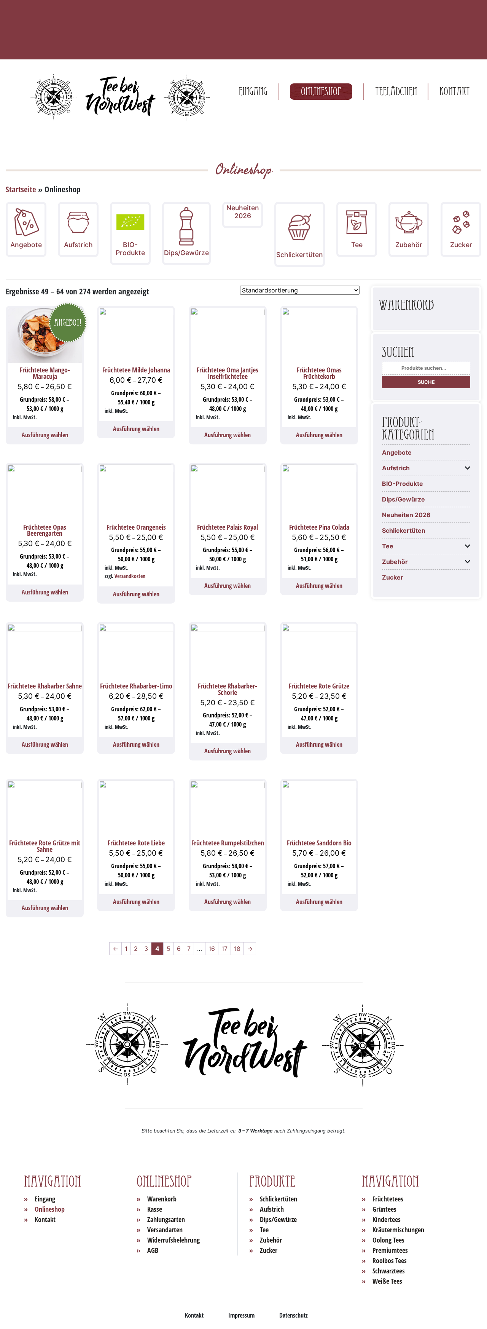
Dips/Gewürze (403, 499)
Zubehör (395, 561)
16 (211, 948)
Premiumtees (390, 1250)
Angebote (397, 452)
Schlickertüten (403, 530)
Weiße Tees (387, 1281)
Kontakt (454, 91)
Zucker (392, 577)
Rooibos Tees (389, 1260)
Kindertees (386, 1219)
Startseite (21, 189)
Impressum (241, 1315)
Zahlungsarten (166, 1219)
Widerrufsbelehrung (173, 1239)
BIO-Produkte (402, 483)
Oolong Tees (388, 1239)
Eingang (253, 91)
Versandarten (165, 1229)
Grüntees (384, 1209)
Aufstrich (396, 468)
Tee (387, 546)
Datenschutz (293, 1315)
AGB (152, 1250)
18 (237, 948)
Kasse (154, 1209)
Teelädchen (396, 91)
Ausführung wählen (45, 435)
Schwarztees (388, 1270)
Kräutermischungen (398, 1229)
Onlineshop (321, 91)
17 (224, 948)
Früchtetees (387, 1198)
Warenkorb (162, 1198)
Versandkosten (130, 576)
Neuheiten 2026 (406, 515)
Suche (426, 382)
